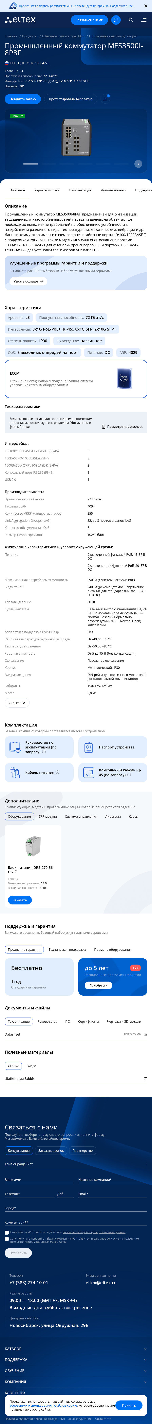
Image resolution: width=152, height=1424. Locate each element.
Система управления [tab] (81, 816)
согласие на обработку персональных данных (94, 1232)
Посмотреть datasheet (124, 427)
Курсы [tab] (133, 816)
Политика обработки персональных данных (35, 1418)
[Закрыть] (146, 6)
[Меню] (143, 20)
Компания (15, 1382)
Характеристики (46, 190)
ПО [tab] (67, 1021)
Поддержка (16, 1359)
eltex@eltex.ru (101, 1282)
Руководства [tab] (47, 1021)
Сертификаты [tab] (88, 1021)
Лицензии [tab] (113, 816)
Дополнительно (113, 190)
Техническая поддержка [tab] (67, 949)
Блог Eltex (15, 1393)
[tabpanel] (76, 866)
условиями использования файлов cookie (43, 1405)
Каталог (13, 1349)
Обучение (14, 1370)
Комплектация (80, 190)
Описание (17, 190)
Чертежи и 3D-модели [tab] (124, 1021)
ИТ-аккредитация (80, 1418)
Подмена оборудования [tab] (113, 949)
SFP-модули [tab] (48, 816)
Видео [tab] (31, 1066)
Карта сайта (103, 1418)
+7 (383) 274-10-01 (29, 1282)
